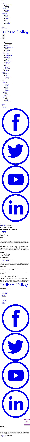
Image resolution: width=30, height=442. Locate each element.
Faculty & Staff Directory (5, 292)
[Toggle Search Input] (0, 223)
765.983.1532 (4, 231)
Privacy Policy (3, 436)
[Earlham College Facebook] (16, 136)
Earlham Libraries (4, 296)
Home (1, 225)
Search (1, 224)
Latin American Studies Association (6, 259)
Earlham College (4, 435)
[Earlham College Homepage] (15, 287)
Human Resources (4, 300)
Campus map (3, 303)
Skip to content (2, 0)
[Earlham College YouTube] (16, 193)
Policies (3, 302)
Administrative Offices (4, 294)
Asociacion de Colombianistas (5, 260)
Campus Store (3, 295)
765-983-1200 (2, 291)
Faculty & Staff (4, 225)
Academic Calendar (4, 293)
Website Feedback (4, 299)
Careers (3, 297)
